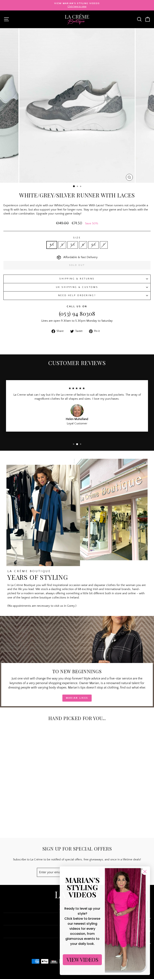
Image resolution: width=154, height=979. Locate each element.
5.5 (73, 244)
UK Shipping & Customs (77, 287)
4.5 (52, 244)
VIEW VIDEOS (82, 959)
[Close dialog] (144, 871)
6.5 (93, 244)
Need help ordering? (77, 295)
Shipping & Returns (77, 278)
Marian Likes (77, 698)
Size (77, 237)
